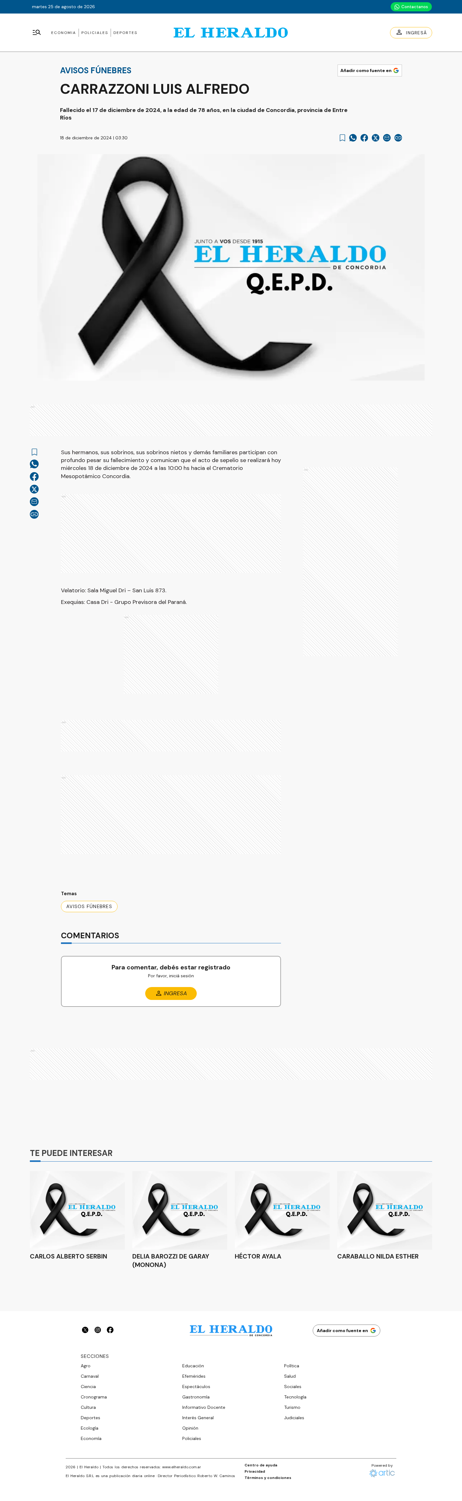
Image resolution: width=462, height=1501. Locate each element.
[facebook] (364, 138)
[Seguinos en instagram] (97, 1330)
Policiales (94, 32)
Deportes (125, 32)
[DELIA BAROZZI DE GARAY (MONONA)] (179, 1210)
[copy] (398, 138)
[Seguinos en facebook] (110, 1330)
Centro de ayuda (261, 1465)
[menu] (37, 33)
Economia (63, 32)
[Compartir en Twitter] (375, 138)
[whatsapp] (353, 138)
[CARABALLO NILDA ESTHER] (384, 1210)
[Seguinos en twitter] (85, 1330)
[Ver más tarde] (342, 138)
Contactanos (414, 6)
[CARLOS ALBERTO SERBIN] (77, 1210)
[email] (387, 138)
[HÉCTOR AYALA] (282, 1210)
